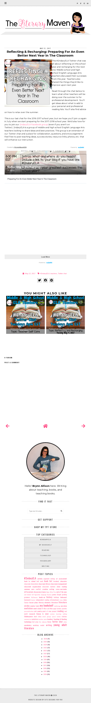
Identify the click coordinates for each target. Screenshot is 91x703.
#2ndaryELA (45, 273)
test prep (35, 622)
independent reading (42, 600)
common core (29, 589)
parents (64, 608)
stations (64, 616)
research (32, 614)
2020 (45, 656)
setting (65, 614)
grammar (27, 597)
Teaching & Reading (60, 619)
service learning (55, 614)
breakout (56, 581)
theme (49, 622)
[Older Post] (83, 426)
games (54, 594)
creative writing (48, 589)
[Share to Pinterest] (51, 280)
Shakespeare (28, 616)
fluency (49, 595)
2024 (45, 645)
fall (33, 595)
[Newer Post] (8, 426)
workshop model (38, 625)
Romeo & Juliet (42, 614)
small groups (46, 617)
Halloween (34, 597)
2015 (45, 671)
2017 (45, 665)
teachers (53, 273)
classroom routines (48, 587)
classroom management (59, 584)
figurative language (40, 595)
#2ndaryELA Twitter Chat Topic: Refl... (65, 329)
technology (45, 555)
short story (37, 616)
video (65, 622)
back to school (29, 581)
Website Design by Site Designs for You (45, 700)
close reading (62, 586)
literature (54, 602)
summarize (27, 619)
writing (45, 566)
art (57, 579)
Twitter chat (62, 273)
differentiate (28, 592)
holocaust (63, 597)
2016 (45, 668)
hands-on (42, 597)
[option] (25, 319)
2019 (45, 659)
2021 (45, 653)
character (63, 581)
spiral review (56, 617)
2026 (46, 639)
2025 (45, 642)
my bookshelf (45, 545)
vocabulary (45, 561)
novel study (37, 608)
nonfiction (28, 608)
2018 (45, 662)
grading (64, 594)
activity (39, 578)
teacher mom (42, 619)
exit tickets (27, 595)
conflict (38, 589)
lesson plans (33, 602)
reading (45, 550)
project (54, 611)
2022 (45, 651)
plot (35, 611)
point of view (47, 611)
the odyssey (43, 622)
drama (43, 592)
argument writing (49, 579)
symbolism (34, 619)
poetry (39, 611)
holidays (56, 597)
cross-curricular (61, 589)
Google (59, 594)
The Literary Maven (42, 695)
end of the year (61, 592)
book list (48, 581)
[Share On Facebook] (45, 280)
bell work (40, 581)
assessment (63, 578)
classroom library (44, 584)
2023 (45, 648)
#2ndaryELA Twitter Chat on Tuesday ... (25, 329)
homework (27, 600)
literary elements (45, 602)
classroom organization (32, 586)
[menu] (6, 3)
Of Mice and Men (47, 608)
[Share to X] (39, 280)
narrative (64, 606)
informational (54, 600)
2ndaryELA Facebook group (34, 124)
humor (33, 600)
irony (61, 600)
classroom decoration (31, 584)
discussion (37, 592)
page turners (57, 608)
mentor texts (34, 606)
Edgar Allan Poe (51, 592)
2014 (45, 674)
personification (29, 611)
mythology (57, 606)
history (49, 597)
